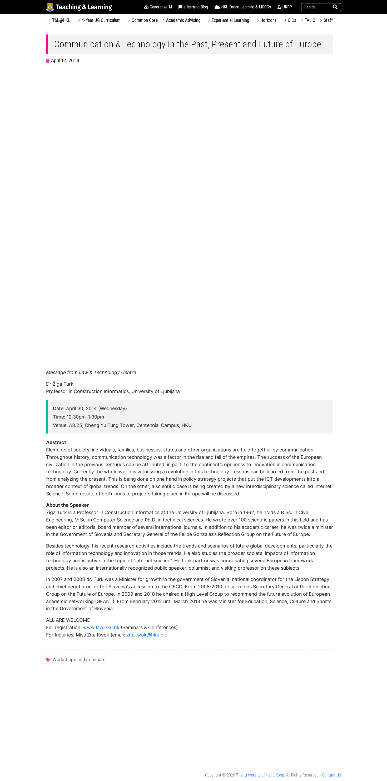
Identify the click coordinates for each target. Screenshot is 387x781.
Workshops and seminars (79, 659)
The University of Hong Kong (260, 775)
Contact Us (331, 775)
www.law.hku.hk (101, 627)
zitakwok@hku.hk (146, 635)
